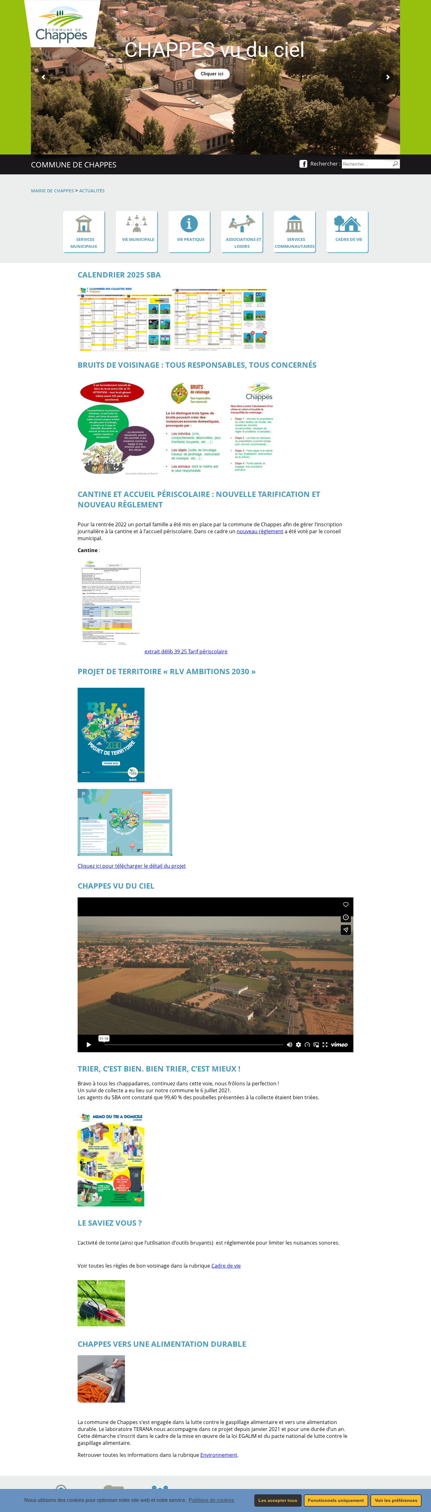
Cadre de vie (226, 1265)
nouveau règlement (260, 531)
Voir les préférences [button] (396, 1500)
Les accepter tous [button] (277, 1500)
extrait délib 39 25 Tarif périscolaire (186, 651)
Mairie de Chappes (52, 191)
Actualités (92, 191)
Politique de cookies (211, 1500)
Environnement (218, 1454)
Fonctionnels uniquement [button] (336, 1500)
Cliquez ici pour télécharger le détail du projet (132, 865)
